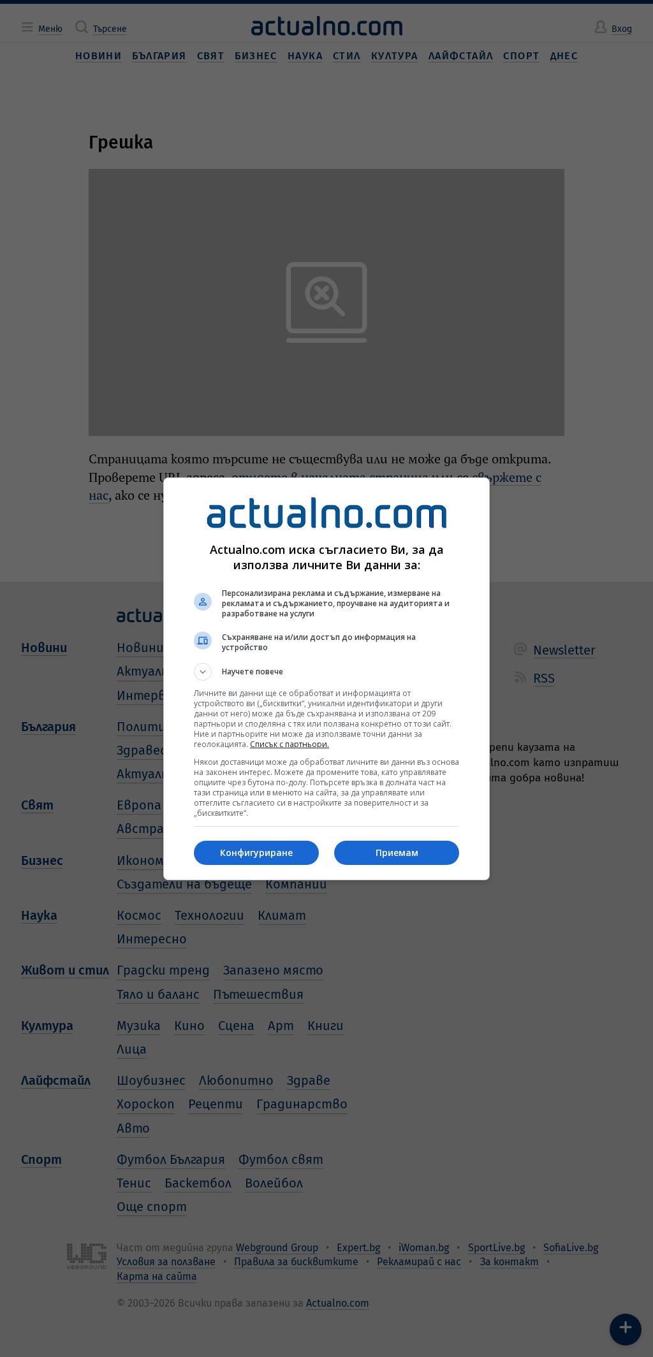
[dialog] (326, 678)
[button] (326, 672)
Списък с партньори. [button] (289, 744)
